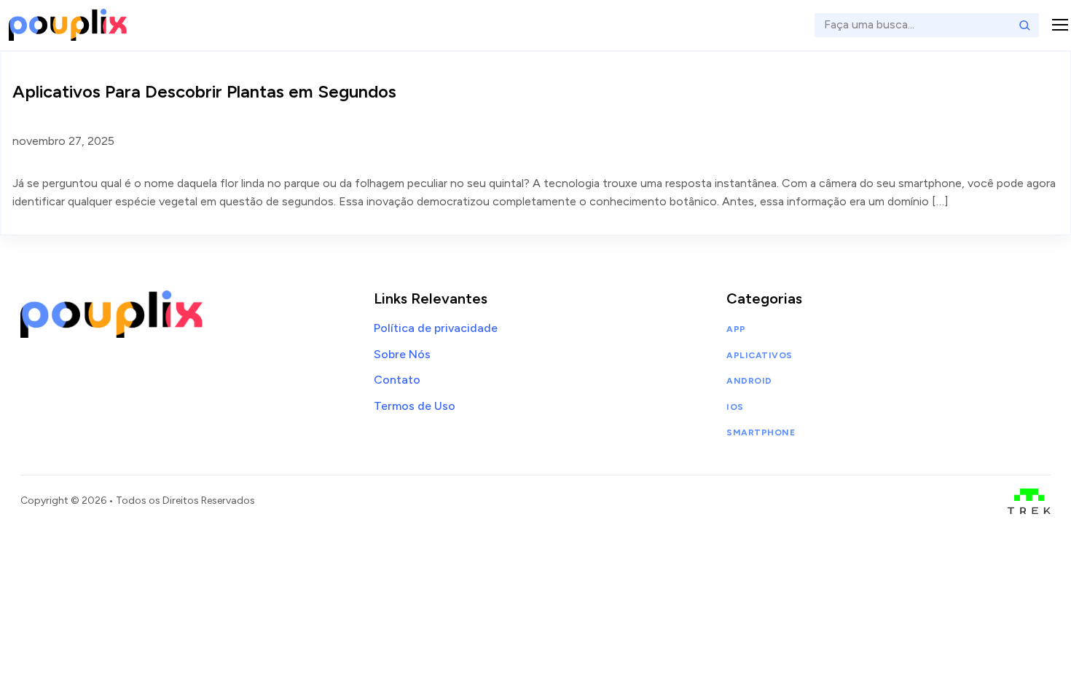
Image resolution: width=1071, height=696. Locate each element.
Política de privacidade (436, 328)
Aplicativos (759, 355)
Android (749, 381)
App (735, 329)
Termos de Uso (414, 406)
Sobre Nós (402, 354)
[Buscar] (1024, 24)
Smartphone (760, 432)
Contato (397, 380)
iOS (734, 407)
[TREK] (1029, 501)
